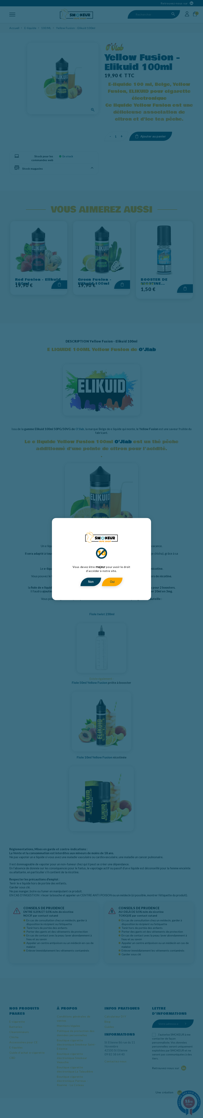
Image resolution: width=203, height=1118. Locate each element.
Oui (112, 582)
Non (91, 582)
